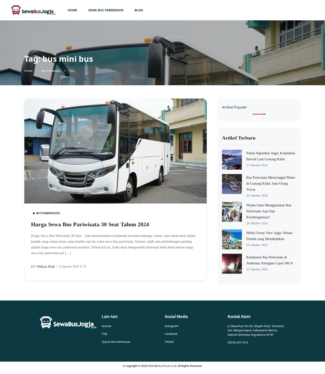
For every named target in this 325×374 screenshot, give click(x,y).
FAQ (104, 334)
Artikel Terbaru (238, 138)
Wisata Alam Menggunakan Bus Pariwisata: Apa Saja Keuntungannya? (268, 211)
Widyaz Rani (43, 266)
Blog (139, 10)
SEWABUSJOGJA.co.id (162, 366)
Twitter (169, 342)
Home (72, 10)
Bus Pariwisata (50, 71)
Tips (72, 71)
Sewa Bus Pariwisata (106, 10)
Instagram (171, 326)
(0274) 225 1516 (238, 342)
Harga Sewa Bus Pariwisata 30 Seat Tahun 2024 (90, 224)
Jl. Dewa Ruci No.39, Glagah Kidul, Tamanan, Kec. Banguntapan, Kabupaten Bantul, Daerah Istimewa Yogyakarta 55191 (256, 330)
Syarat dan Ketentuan (116, 342)
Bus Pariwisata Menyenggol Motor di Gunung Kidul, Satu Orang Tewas (270, 183)
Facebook (171, 334)
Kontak (106, 326)
